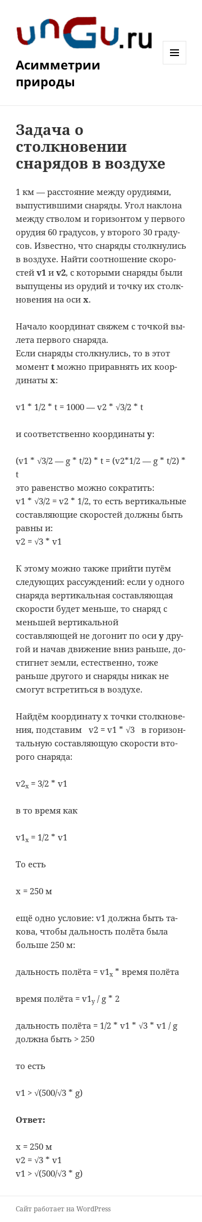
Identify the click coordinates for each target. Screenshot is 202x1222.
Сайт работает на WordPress (63, 1209)
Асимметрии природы (58, 73)
